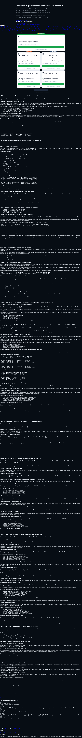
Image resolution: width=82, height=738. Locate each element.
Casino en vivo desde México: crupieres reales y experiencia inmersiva (22, 28)
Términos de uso (7, 732)
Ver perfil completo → (4, 697)
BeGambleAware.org (46, 92)
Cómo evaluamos (18, 732)
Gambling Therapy (6, 728)
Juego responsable (24, 732)
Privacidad (2, 732)
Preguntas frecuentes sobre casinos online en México (43, 30)
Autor (1, 1)
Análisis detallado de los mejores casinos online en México (67, 26)
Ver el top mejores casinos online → (22, 20)
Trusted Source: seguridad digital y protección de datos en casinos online (24, 29)
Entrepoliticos (2, 0)
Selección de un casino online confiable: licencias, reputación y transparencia (49, 28)
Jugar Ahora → (29, 65)
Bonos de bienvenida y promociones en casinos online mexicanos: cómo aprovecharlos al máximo (44, 27)
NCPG (19, 728)
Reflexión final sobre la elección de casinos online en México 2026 (21, 30)
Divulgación (12, 732)
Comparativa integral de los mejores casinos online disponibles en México (13, 27)
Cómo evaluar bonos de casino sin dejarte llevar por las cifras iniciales (50, 29)
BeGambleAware (13, 728)
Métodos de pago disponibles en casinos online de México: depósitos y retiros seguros (15, 26)
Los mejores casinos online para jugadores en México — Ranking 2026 (44, 26)
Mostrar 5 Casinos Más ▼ (41, 89)
